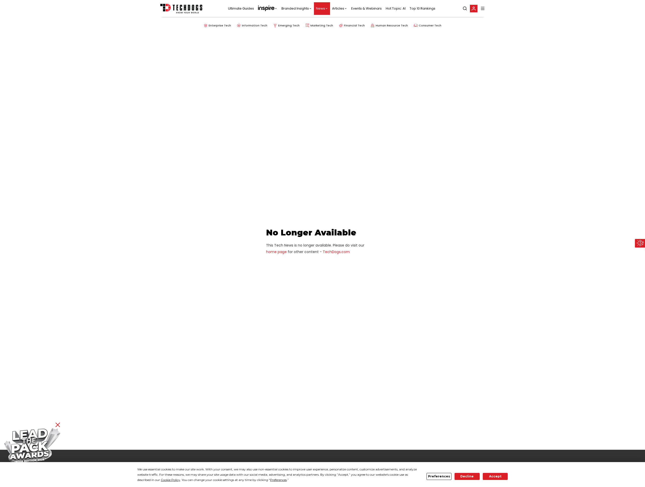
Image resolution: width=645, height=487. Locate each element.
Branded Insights (295, 8)
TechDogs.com (336, 251)
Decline (467, 476)
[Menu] (482, 8)
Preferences (439, 476)
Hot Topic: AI (396, 8)
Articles (338, 8)
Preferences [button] (278, 480)
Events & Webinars (366, 8)
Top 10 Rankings (422, 8)
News (320, 8)
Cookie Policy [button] (170, 480)
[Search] (465, 8)
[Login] (473, 8)
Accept (495, 476)
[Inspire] (267, 8)
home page (276, 251)
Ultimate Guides (241, 8)
